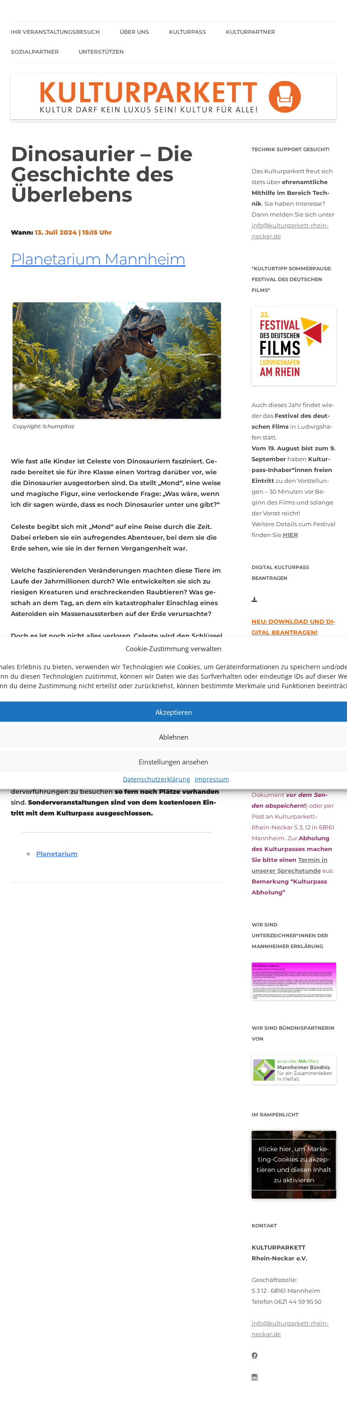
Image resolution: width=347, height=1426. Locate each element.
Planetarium (57, 854)
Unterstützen (101, 51)
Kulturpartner (250, 31)
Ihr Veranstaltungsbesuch (55, 31)
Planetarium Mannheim (98, 259)
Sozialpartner (35, 51)
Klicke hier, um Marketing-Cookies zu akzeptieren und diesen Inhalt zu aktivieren (294, 1164)
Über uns (134, 31)
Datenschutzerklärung (156, 779)
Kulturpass (187, 31)
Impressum (212, 779)
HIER (290, 534)
